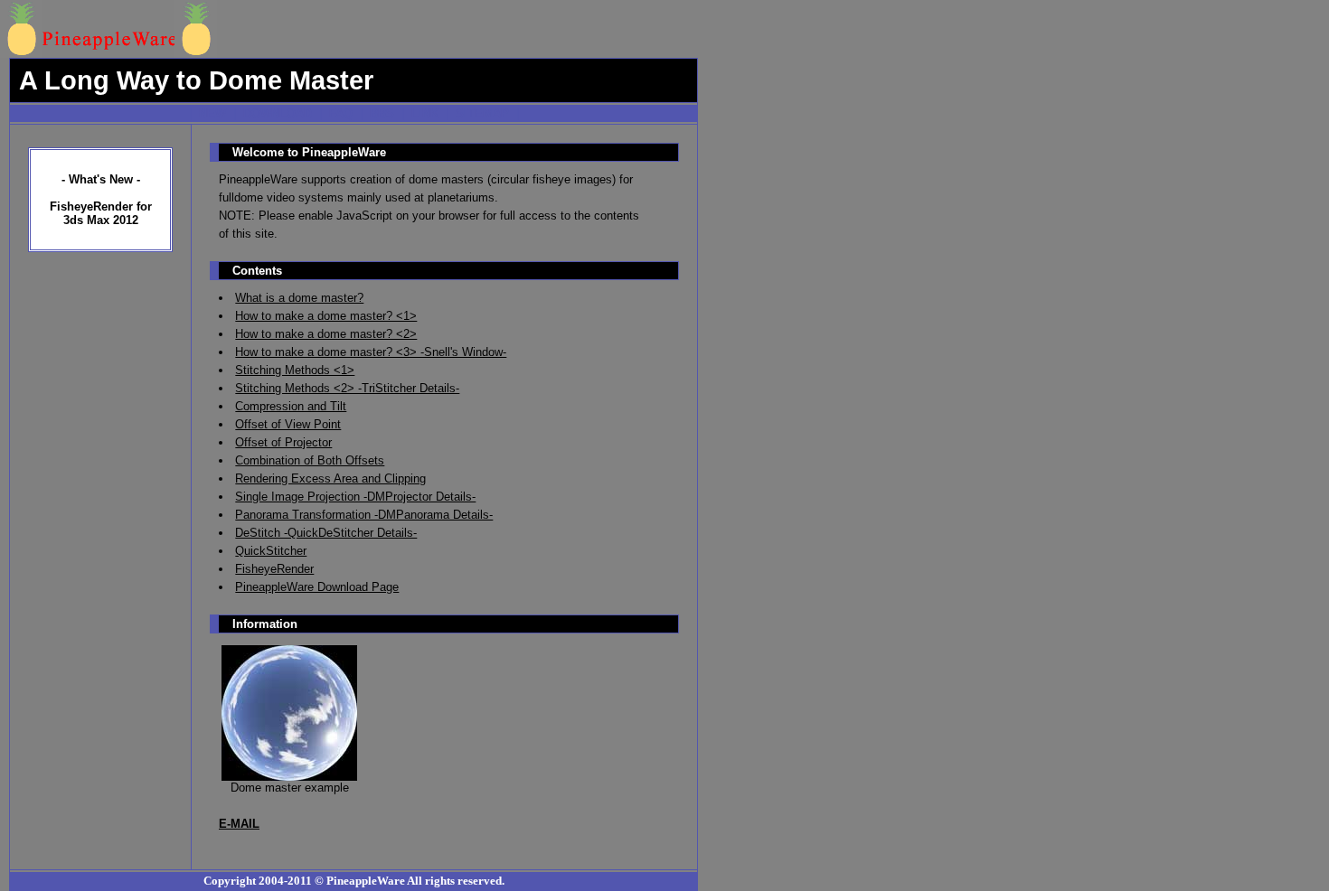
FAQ (341, 113)
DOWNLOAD (277, 113)
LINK (424, 113)
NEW (212, 113)
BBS (382, 113)
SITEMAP (482, 113)
